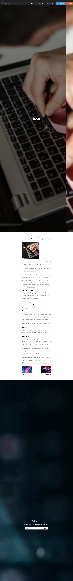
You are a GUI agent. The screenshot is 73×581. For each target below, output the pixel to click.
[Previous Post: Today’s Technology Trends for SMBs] (27, 369)
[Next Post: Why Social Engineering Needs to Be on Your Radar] (46, 369)
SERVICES (32, 3)
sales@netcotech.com (70, 0)
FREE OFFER (44, 3)
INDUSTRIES (38, 3)
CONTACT (49, 3)
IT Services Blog (36, 240)
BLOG (53, 3)
